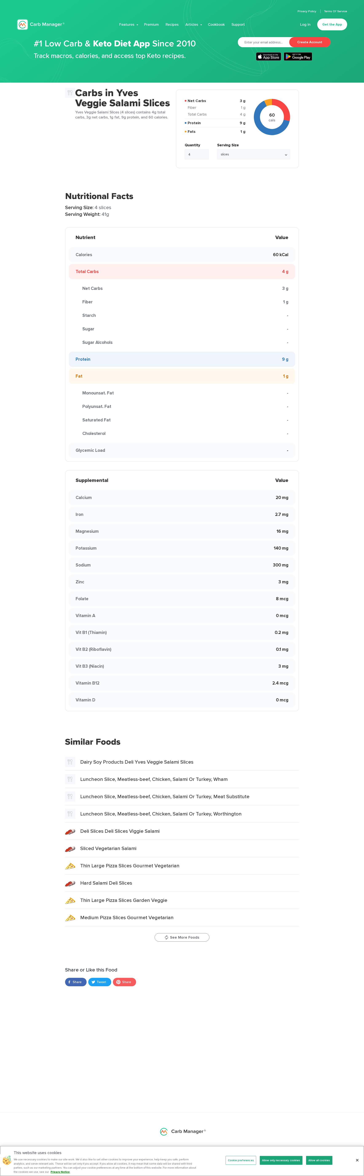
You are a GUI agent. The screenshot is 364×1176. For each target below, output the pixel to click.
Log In (305, 24)
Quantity (192, 145)
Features (126, 24)
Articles (191, 24)
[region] (182, 1161)
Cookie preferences (241, 1160)
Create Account (309, 42)
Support (238, 24)
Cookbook (216, 24)
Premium (151, 24)
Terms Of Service (335, 11)
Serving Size (228, 145)
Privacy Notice (60, 1172)
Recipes (172, 24)
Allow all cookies (319, 1160)
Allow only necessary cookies (281, 1160)
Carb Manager (40, 24)
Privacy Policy (307, 11)
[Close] (357, 1160)
